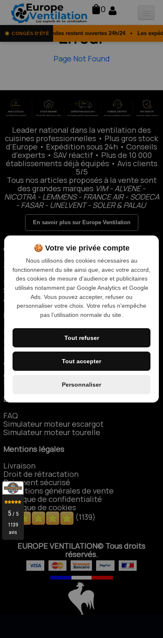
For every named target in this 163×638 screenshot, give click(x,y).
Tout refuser (81, 337)
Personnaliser (81, 384)
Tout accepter (81, 361)
